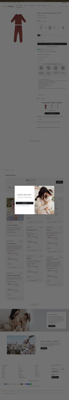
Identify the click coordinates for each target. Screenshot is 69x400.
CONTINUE (25, 203)
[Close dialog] (53, 187)
